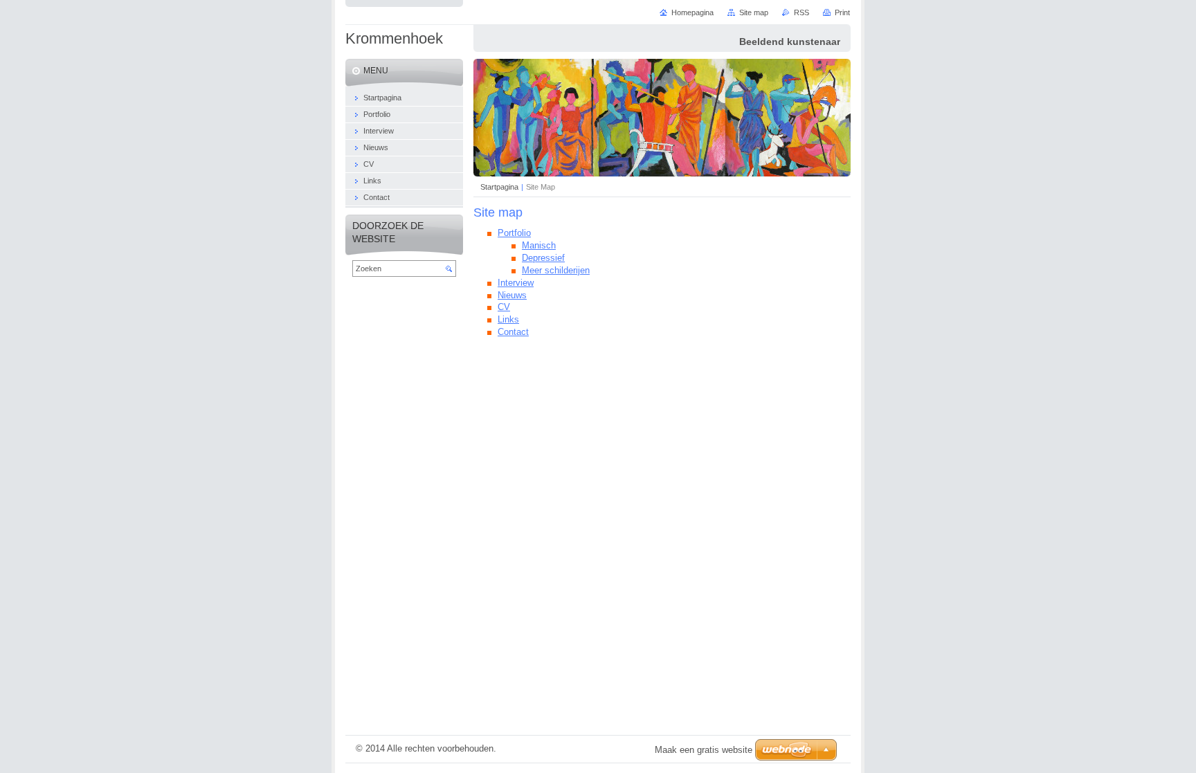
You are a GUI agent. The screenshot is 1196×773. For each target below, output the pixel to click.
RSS (801, 12)
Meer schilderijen (556, 270)
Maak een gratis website (703, 750)
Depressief (543, 258)
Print (842, 12)
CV (504, 307)
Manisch (539, 245)
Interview (516, 283)
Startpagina (499, 187)
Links (508, 319)
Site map (753, 12)
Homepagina (692, 12)
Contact (513, 332)
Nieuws (512, 295)
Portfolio (514, 233)
